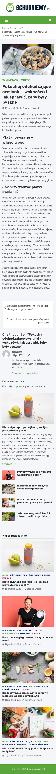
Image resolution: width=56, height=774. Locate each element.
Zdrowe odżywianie (37, 745)
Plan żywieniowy (32, 575)
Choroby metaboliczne (15, 631)
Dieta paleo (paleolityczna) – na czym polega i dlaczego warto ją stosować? (27, 308)
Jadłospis (42, 686)
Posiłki (46, 575)
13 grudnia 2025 (13, 589)
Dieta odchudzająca (21, 742)
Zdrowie (6, 578)
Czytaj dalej (7, 464)
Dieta (5, 575)
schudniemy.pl (37, 769)
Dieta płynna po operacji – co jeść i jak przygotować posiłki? (25, 429)
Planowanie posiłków (14, 745)
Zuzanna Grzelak (30, 108)
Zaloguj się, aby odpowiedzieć (25, 373)
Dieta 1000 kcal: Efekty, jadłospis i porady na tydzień (34, 501)
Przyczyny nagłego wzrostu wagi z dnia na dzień (34, 473)
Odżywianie (15, 575)
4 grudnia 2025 (12, 755)
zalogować (17, 386)
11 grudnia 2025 (13, 644)
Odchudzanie (10, 80)
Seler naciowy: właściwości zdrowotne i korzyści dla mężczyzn (33, 516)
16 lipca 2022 (11, 108)
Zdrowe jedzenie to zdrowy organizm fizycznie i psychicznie (28, 321)
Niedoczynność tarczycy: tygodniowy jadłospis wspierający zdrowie (32, 488)
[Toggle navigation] (6, 20)
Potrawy (25, 80)
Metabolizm (35, 631)
